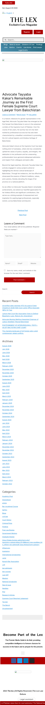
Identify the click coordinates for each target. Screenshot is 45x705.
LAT (3, 565)
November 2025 (8, 373)
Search (4, 289)
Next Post (22, 215)
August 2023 (6, 460)
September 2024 (8, 416)
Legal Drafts (23, 50)
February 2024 (7, 440)
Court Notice (6, 520)
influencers (6, 548)
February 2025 (7, 400)
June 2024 (6, 426)
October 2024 (7, 413)
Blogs (6, 44)
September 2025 (8, 379)
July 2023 (5, 463)
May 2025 (5, 390)
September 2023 (8, 457)
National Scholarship (9, 581)
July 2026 (5, 349)
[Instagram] (32, 660)
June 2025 (6, 386)
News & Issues (15, 44)
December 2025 (8, 369)
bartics (4, 510)
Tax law (5, 602)
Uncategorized (7, 608)
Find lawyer (37, 47)
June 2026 (6, 352)
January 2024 (7, 443)
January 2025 (7, 403)
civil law (5, 516)
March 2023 (6, 477)
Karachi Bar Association (10, 561)
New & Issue (21, 115)
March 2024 (6, 437)
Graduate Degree (8, 537)
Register (27, 32)
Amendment (6, 500)
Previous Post (23, 210)
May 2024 (6, 430)
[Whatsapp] (39, 699)
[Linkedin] (25, 660)
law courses (6, 571)
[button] (23, 653)
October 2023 (7, 453)
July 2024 (5, 423)
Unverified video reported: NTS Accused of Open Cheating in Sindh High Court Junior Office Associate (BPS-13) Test (20, 308)
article (4, 503)
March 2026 (6, 362)
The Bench (6, 605)
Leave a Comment (8, 115)
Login (38, 32)
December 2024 (8, 406)
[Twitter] (19, 660)
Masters (5, 578)
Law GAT (5, 575)
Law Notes (27, 47)
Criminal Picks (7, 523)
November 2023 (8, 450)
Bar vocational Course (10, 506)
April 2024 (6, 433)
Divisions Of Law (28, 44)
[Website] (35, 264)
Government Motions (9, 533)
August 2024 (6, 420)
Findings (39, 44)
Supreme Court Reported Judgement (15, 598)
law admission (7, 568)
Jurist (4, 558)
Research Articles (8, 595)
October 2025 (7, 376)
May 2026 (6, 356)
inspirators (6, 551)
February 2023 (7, 480)
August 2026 (6, 346)
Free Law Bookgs (8, 530)
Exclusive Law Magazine (23, 24)
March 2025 (6, 396)
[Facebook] (13, 660)
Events (19, 47)
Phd (3, 592)
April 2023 (6, 474)
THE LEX (23, 20)
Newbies (5, 588)
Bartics (12, 47)
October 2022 (7, 484)
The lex (11, 691)
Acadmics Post (7, 496)
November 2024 (8, 410)
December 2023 (8, 447)
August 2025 (6, 383)
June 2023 (6, 467)
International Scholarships (11, 555)
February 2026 (7, 366)
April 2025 (5, 393)
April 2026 (6, 359)
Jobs (6, 47)
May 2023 (6, 470)
